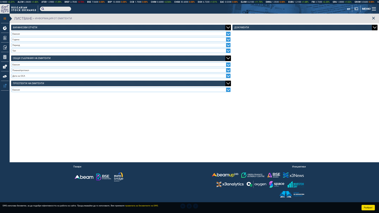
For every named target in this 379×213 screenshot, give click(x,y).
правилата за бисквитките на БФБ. (142, 205)
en (348, 9)
